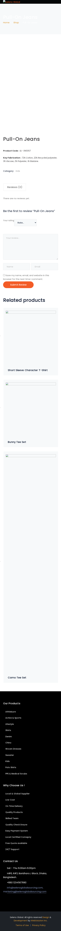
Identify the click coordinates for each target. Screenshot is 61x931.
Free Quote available (16, 843)
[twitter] (4, 900)
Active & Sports (13, 717)
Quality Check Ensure (16, 824)
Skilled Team (11, 818)
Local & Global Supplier (17, 793)
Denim (8, 736)
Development (20, 920)
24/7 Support (12, 849)
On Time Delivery (14, 806)
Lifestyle (9, 724)
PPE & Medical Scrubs (16, 773)
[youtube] (12, 900)
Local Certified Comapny (18, 837)
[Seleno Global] (11, 1)
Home (6, 22)
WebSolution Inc (39, 920)
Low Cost (10, 799)
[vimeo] (16, 900)
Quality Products (14, 812)
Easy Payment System (16, 830)
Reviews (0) (14, 187)
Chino (8, 742)
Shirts (8, 730)
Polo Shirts (10, 767)
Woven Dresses (13, 748)
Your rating (8, 220)
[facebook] (8, 900)
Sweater (9, 755)
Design (45, 917)
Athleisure (10, 711)
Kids (18, 170)
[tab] (15, 187)
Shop (16, 22)
